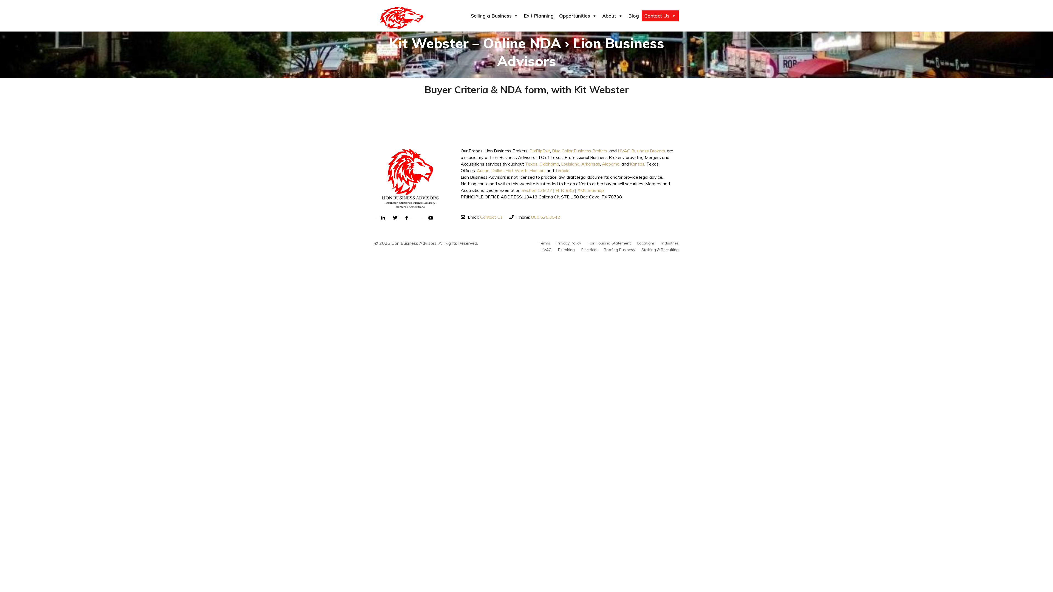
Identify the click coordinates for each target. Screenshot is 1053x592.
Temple (562, 170)
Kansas (637, 164)
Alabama (610, 164)
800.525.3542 (545, 217)
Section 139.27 (537, 190)
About (609, 16)
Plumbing (566, 249)
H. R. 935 (565, 190)
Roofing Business (619, 249)
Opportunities (574, 16)
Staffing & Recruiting (660, 249)
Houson (537, 170)
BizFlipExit (540, 150)
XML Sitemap (591, 190)
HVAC (546, 249)
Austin (483, 170)
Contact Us (656, 16)
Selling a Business (491, 16)
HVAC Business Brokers (641, 150)
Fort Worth (516, 170)
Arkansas (590, 164)
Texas (531, 164)
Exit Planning (539, 16)
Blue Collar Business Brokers (579, 150)
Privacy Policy (569, 243)
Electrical (589, 249)
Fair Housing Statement (609, 243)
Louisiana (570, 164)
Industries (670, 243)
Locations (646, 243)
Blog (633, 16)
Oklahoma (549, 164)
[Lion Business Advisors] (401, 18)
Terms (544, 243)
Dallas (497, 170)
